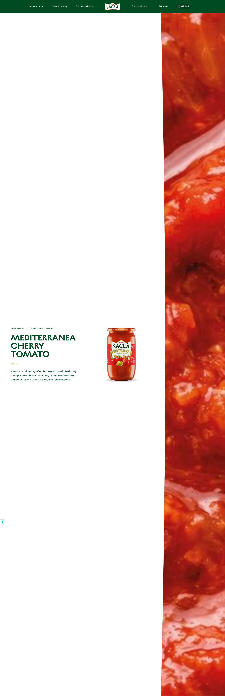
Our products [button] (139, 6)
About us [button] (35, 6)
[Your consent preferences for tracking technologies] (2, 522)
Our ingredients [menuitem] (85, 6)
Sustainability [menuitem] (60, 6)
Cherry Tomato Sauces (41, 328)
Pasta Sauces (17, 328)
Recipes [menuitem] (163, 6)
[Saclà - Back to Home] (112, 6)
